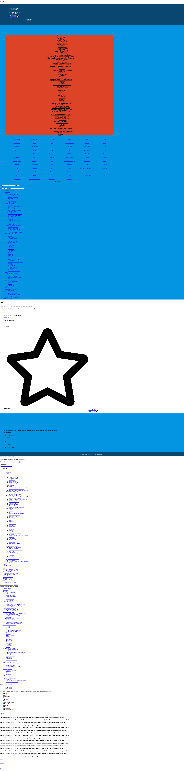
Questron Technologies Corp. (87, 168)
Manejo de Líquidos (12, 276)
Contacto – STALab (7, 571)
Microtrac (69, 164)
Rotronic (52, 171)
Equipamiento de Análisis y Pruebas (61, 58)
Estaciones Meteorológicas (14, 220)
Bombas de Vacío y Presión (14, 275)
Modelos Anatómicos (13, 267)
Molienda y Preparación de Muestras (17, 505)
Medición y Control (61, 121)
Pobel (52, 168)
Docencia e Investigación (61, 108)
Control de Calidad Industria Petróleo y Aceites (14, 211)
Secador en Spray (12, 245)
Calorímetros (11, 260)
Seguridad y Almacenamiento (61, 128)
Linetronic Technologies (69, 161)
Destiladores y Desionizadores (15, 214)
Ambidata (52, 139)
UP (104, 175)
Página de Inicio (38, 308)
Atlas (87, 139)
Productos (7, 287)
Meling (104, 161)
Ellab (52, 146)
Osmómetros (11, 268)
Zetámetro (10, 256)
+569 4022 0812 (17, 12)
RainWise (104, 168)
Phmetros (10, 284)
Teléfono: (6, 317)
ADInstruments (16, 139)
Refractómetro (11, 278)
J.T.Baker (69, 153)
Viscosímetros (11, 255)
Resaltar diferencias (8, 688)
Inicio (4, 568)
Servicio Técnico (10, 447)
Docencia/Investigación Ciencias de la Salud (19, 496)
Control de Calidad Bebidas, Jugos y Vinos (18, 487)
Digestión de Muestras (13, 227)
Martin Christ (87, 161)
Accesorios (61, 37)
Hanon (69, 150)
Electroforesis (11, 237)
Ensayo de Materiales (13, 228)
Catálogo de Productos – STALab (10, 570)
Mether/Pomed (34, 164)
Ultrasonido (10, 254)
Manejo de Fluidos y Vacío (61, 115)
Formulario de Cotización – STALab (11, 573)
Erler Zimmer (87, 146)
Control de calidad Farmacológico (15, 208)
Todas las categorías (9, 190)
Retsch (34, 171)
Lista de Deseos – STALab (9, 574)
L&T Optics (104, 157)
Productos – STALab (8, 579)
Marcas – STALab (7, 575)
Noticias (8, 437)
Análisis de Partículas (13, 197)
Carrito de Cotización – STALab (10, 569)
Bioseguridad (11, 290)
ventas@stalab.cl (14, 9)
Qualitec (69, 168)
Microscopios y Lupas (13, 242)
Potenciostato (11, 269)
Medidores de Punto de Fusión (15, 277)
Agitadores (10, 234)
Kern (34, 157)
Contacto (8, 438)
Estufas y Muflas (12, 265)
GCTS (16, 150)
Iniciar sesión (3, 464)
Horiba (104, 150)
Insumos (7, 272)
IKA (34, 153)
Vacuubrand (17, 179)
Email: (5, 323)
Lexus (52, 161)
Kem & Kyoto (17, 157)
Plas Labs (34, 168)
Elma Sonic (69, 146)
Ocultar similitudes (8, 687)
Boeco (34, 143)
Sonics (51, 175)
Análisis (61, 39)
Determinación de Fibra (14, 502)
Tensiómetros (11, 249)
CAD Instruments (69, 143)
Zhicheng (69, 179)
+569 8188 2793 (14, 13)
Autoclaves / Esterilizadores (14, 259)
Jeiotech (87, 153)
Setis (105, 171)
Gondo (34, 150)
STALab (2, 1)
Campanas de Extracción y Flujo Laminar (18, 535)
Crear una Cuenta (10, 456)
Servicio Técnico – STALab (9, 582)
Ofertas (6, 286)
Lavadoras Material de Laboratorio (13, 239)
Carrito (2, 768)
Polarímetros (11, 285)
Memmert (17, 164)
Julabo (104, 153)
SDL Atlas (69, 171)
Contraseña (3, 461)
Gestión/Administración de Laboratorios (18, 499)
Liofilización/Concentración (14, 215)
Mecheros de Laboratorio (13, 241)
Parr (17, 168)
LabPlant (34, 161)
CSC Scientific (34, 146)
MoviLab (104, 164)
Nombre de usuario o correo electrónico (9, 459)
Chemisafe (16, 146)
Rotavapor (10, 243)
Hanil (52, 150)
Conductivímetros (12, 201)
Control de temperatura (13, 281)
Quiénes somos (10, 435)
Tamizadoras (11, 247)
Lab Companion (17, 161)
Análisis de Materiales (13, 195)
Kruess (87, 157)
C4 (52, 143)
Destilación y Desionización (61, 103)
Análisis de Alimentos (13, 194)
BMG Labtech (17, 143)
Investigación (11, 224)
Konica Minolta (69, 157)
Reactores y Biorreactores (14, 271)
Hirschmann (87, 150)
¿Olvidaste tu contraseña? (6, 466)
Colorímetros (11, 199)
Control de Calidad (61, 51)
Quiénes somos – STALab (9, 581)
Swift (69, 175)
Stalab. (88, 454)
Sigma (16, 175)
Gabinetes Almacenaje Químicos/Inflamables (13, 292)
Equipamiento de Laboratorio (61, 80)
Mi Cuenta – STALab (8, 577)
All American (34, 139)
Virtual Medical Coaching (34, 179)
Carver (104, 143)
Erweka (104, 146)
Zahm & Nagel (52, 179)
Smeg (34, 175)
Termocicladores (11, 250)
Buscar (17, 185)
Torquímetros (11, 252)
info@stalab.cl (16, 8)
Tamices (10, 246)
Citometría (10, 205)
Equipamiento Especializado (60, 66)
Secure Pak (87, 171)
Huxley (17, 153)
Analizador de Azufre (13, 198)
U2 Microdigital (87, 175)
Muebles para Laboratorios (14, 294)
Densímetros (11, 282)
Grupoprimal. (99, 454)
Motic (87, 164)
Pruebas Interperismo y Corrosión (15, 232)
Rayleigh (17, 171)
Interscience (52, 153)
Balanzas (10, 236)
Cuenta (2, 763)
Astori (69, 139)
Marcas (8, 445)
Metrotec (52, 164)
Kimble (52, 157)
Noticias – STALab (7, 578)
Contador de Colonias (14, 482)
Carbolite (87, 143)
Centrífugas (10, 264)
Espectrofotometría (12, 202)
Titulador (10, 251)
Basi (105, 139)
